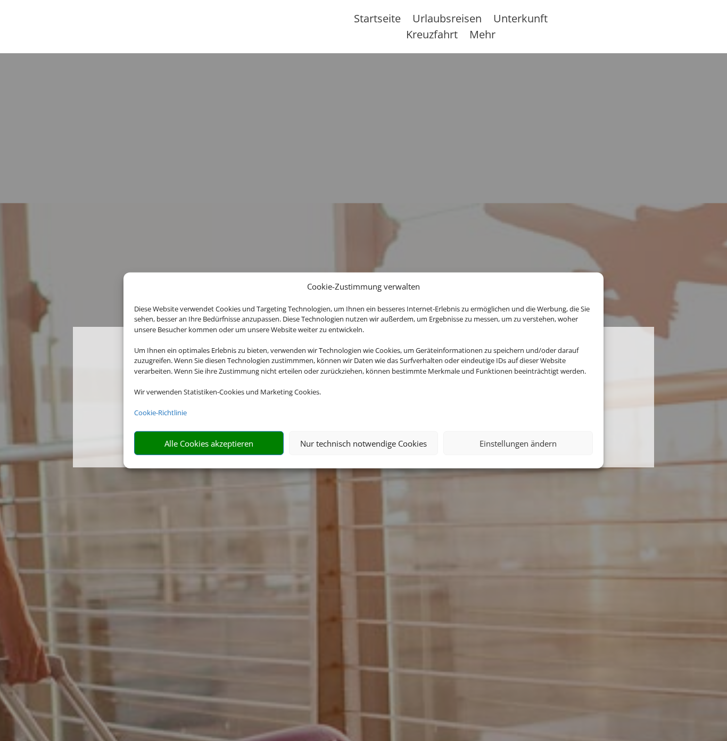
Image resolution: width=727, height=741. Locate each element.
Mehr (482, 36)
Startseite (377, 20)
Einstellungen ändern (518, 443)
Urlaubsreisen (447, 20)
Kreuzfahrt (432, 36)
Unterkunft (520, 20)
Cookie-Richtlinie (160, 412)
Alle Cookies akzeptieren (208, 443)
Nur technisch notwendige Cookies (363, 443)
